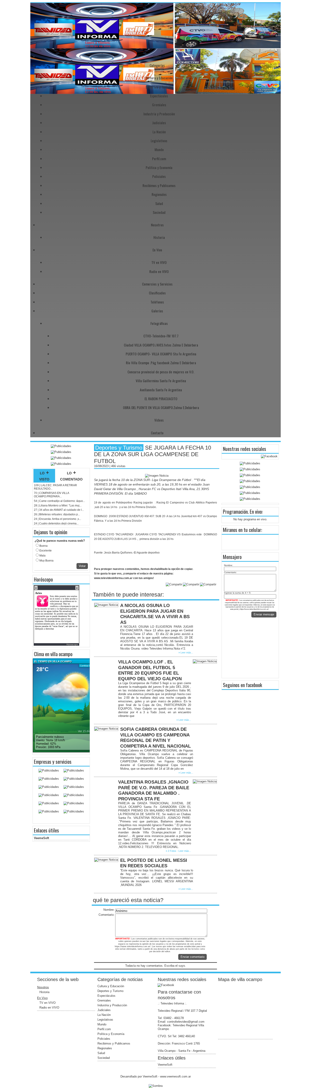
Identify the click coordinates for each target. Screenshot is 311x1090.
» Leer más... (185, 652)
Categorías (157, 65)
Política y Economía (159, 167)
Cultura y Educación (159, 78)
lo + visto (44, 476)
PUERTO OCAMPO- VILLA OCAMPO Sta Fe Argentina (161, 354)
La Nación (159, 131)
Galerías (157, 311)
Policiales (159, 176)
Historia (159, 237)
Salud (159, 203)
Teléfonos (157, 302)
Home (157, 56)
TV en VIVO (159, 262)
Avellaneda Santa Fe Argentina (161, 389)
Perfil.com (159, 158)
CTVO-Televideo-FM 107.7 (160, 336)
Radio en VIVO (159, 271)
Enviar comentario (192, 956)
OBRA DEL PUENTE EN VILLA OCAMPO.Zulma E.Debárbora (161, 407)
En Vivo (157, 250)
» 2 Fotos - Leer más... (178, 851)
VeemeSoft (41, 838)
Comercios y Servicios (157, 284)
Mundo (159, 149)
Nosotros (157, 225)
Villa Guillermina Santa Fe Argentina (161, 380)
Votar (82, 566)
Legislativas (159, 140)
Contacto (157, 432)
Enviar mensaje (264, 614)
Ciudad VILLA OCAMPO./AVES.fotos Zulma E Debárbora (161, 345)
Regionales (159, 194)
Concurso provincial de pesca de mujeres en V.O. (160, 371)
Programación (235, 511)
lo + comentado (71, 476)
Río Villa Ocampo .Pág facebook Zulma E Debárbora (161, 362)
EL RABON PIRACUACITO (161, 398)
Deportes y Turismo (159, 87)
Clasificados (157, 293)
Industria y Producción (159, 113)
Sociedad (159, 212)
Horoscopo (72, 644)
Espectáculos (159, 96)
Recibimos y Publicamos (159, 185)
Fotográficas (159, 323)
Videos (159, 420)
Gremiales (159, 104)
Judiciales (159, 122)
